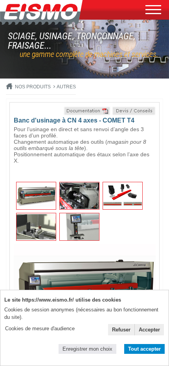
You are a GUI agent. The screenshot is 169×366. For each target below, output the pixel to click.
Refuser (121, 330)
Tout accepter (144, 349)
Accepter (149, 330)
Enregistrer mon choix (87, 349)
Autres (66, 87)
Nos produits (33, 87)
